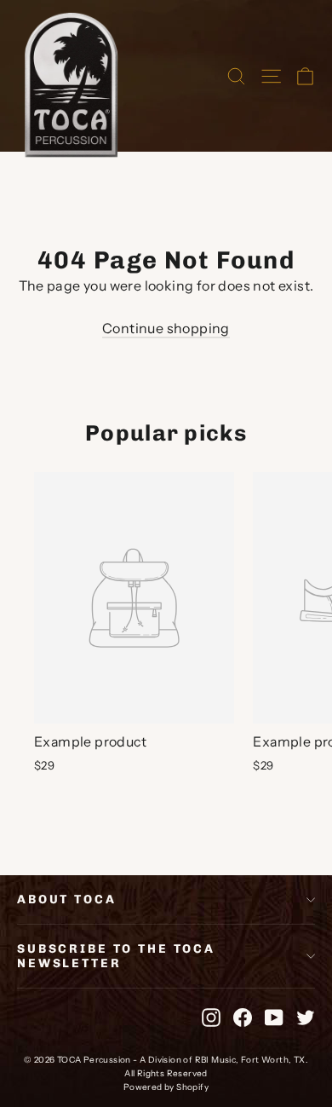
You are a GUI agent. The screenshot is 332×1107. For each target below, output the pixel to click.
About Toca (67, 899)
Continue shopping (166, 328)
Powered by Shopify (166, 1087)
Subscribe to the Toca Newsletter (116, 956)
